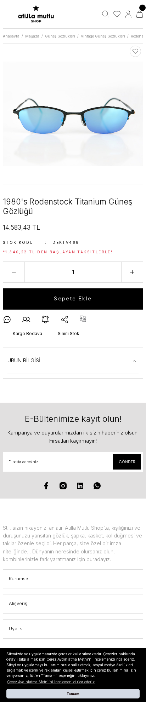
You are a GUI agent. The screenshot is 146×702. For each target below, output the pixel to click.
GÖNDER (127, 462)
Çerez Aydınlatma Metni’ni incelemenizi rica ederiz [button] (51, 682)
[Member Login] (128, 14)
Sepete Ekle (73, 298)
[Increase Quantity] (132, 272)
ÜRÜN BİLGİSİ (23, 360)
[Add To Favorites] (135, 51)
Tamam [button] (73, 694)
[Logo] (36, 14)
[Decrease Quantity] (13, 272)
